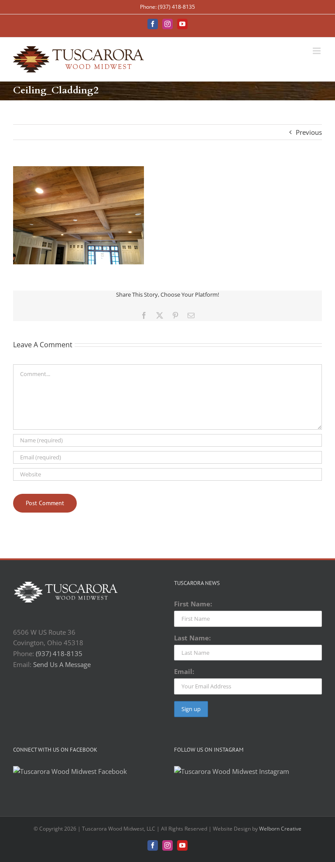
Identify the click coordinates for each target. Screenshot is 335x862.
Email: (184, 671)
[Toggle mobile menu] (317, 50)
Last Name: (192, 637)
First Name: (193, 603)
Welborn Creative (280, 828)
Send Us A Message (62, 664)
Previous (309, 132)
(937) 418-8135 (59, 653)
